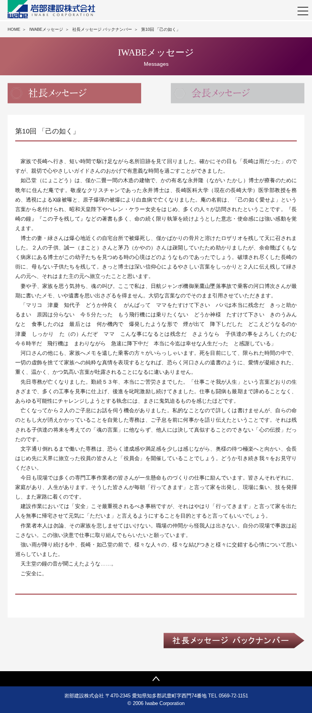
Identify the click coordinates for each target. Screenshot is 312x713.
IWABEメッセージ (46, 29)
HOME (14, 29)
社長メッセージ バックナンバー (102, 29)
